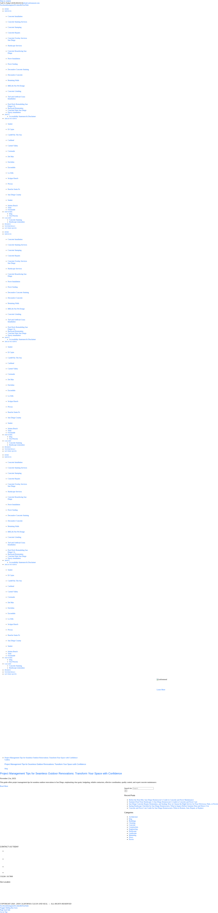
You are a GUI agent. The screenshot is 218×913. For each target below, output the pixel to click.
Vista (9, 208)
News (131, 837)
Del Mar (11, 157)
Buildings (132, 821)
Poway (10, 184)
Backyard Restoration (15, 108)
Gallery (7, 760)
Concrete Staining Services (17, 22)
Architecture (133, 817)
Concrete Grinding (14, 91)
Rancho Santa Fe (14, 189)
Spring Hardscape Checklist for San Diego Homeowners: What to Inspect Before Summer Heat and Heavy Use (169, 806)
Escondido (11, 167)
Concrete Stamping (14, 27)
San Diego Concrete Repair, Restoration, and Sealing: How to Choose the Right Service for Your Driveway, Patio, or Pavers (173, 804)
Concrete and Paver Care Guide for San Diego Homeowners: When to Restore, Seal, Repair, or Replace (166, 808)
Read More (4, 786)
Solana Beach (13, 206)
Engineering (133, 829)
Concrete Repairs (14, 33)
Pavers (131, 839)
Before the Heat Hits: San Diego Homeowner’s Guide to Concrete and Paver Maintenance (161, 800)
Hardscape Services (15, 46)
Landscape (133, 833)
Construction (133, 827)
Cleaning (132, 823)
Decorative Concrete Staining (18, 69)
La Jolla (10, 173)
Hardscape (132, 831)
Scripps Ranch (13, 178)
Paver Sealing (13, 64)
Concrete (132, 825)
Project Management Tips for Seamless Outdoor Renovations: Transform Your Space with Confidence (41, 758)
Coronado (11, 151)
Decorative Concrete (15, 75)
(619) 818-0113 (10, 870)
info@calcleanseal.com (31, 3)
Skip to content (5, 1)
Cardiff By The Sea (15, 135)
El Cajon (11, 129)
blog (6, 769)
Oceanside (11, 210)
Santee (10, 124)
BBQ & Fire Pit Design (16, 86)
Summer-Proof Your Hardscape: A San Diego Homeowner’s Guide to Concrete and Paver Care (163, 802)
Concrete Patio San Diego (17, 110)
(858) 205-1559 (10, 863)
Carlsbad (11, 140)
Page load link (5, 910)
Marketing (132, 835)
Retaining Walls (13, 80)
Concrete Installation (15, 16)
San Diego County (14, 195)
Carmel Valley (13, 146)
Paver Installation (14, 59)
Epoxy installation (14, 112)
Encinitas (11, 162)
